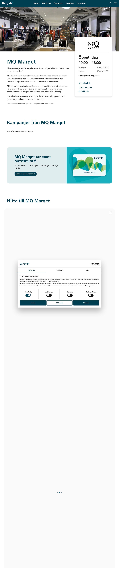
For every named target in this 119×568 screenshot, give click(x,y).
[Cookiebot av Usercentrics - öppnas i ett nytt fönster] (91, 264)
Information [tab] (59, 270)
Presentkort (81, 3)
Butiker (36, 3)
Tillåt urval (59, 303)
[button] (93, 75)
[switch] (49, 295)
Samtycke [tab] (31, 270)
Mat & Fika (46, 3)
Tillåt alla (86, 303)
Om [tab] (87, 270)
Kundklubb (70, 3)
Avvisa (33, 303)
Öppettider (58, 3)
